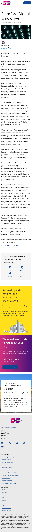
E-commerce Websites (6, 459)
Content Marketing (6, 478)
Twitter (9, 276)
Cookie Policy (4, 505)
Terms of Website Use (6, 508)
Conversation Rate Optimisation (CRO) (10, 475)
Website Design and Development (9, 457)
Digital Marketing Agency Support (9, 483)
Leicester (21, 315)
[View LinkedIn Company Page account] (2, 443)
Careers (3, 497)
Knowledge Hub (5, 495)
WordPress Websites (6, 465)
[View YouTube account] (2, 446)
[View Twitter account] (17, 443)
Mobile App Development (7, 462)
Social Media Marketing (7, 480)
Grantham (5, 315)
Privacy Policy (4, 502)
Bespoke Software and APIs (7, 470)
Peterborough (19, 313)
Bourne (2, 517)
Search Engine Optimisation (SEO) (9, 472)
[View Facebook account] (10, 443)
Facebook (22, 270)
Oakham (13, 315)
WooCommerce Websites (7, 467)
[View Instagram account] (24, 443)
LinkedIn (10, 270)
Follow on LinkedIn (7, 48)
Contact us (4, 500)
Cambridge (3, 519)
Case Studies (4, 492)
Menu (28, 2)
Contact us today (9, 367)
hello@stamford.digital (11, 245)
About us (3, 489)
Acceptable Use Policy (6, 510)
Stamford (11, 313)
